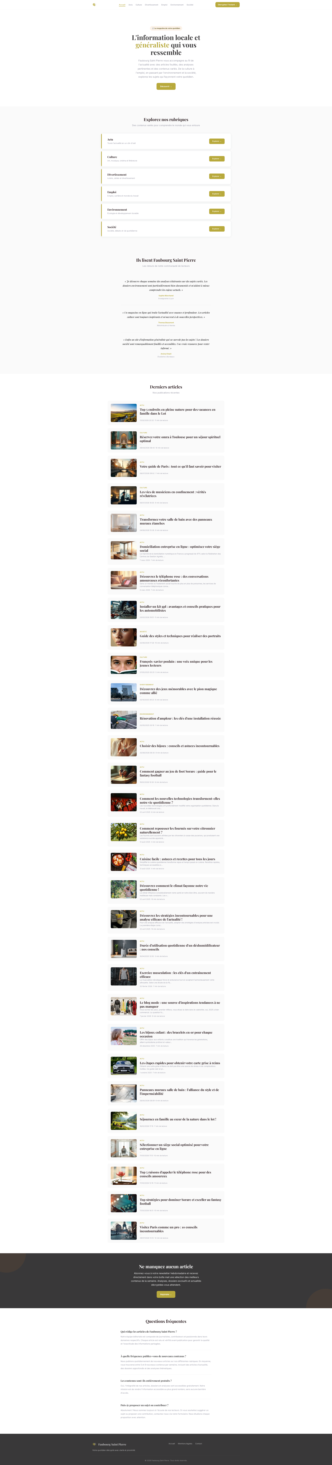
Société (190, 4)
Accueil (122, 4)
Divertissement (151, 4)
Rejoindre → (166, 1294)
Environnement (177, 4)
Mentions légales (185, 1443)
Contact (198, 1443)
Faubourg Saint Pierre (112, 1444)
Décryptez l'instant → (227, 4)
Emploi (164, 4)
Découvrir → (166, 86)
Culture (139, 4)
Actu (131, 4)
